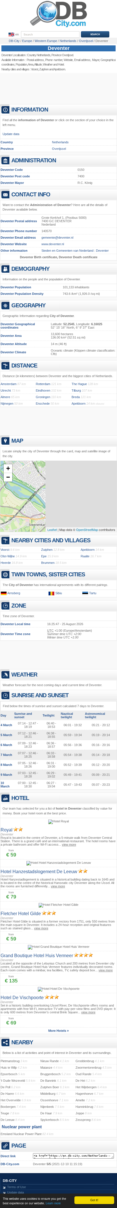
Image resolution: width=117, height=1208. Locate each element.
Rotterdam (43, 384)
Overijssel (59, 148)
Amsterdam (8, 384)
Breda (76, 397)
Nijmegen (7, 403)
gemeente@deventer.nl (57, 237)
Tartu (92, 593)
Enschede (43, 403)
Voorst (34, 69)
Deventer (59, 48)
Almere (5, 397)
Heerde (6, 562)
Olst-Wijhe (8, 556)
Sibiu (58, 593)
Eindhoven (43, 390)
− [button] (8, 477)
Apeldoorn (59, 69)
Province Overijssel (62, 55)
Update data (11, 134)
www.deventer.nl (52, 244)
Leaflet (52, 529)
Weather (48, 64)
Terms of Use (16, 1187)
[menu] (13, 34)
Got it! (94, 1200)
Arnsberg (13, 593)
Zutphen (44, 69)
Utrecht (6, 390)
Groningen (43, 397)
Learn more (53, 1203)
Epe (44, 556)
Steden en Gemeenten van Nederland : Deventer (75, 250)
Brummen (48, 562)
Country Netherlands (38, 55)
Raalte (85, 556)
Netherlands (60, 142)
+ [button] (8, 468)
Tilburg (76, 390)
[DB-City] (58, 27)
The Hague (79, 384)
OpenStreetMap (87, 529)
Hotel (61, 64)
